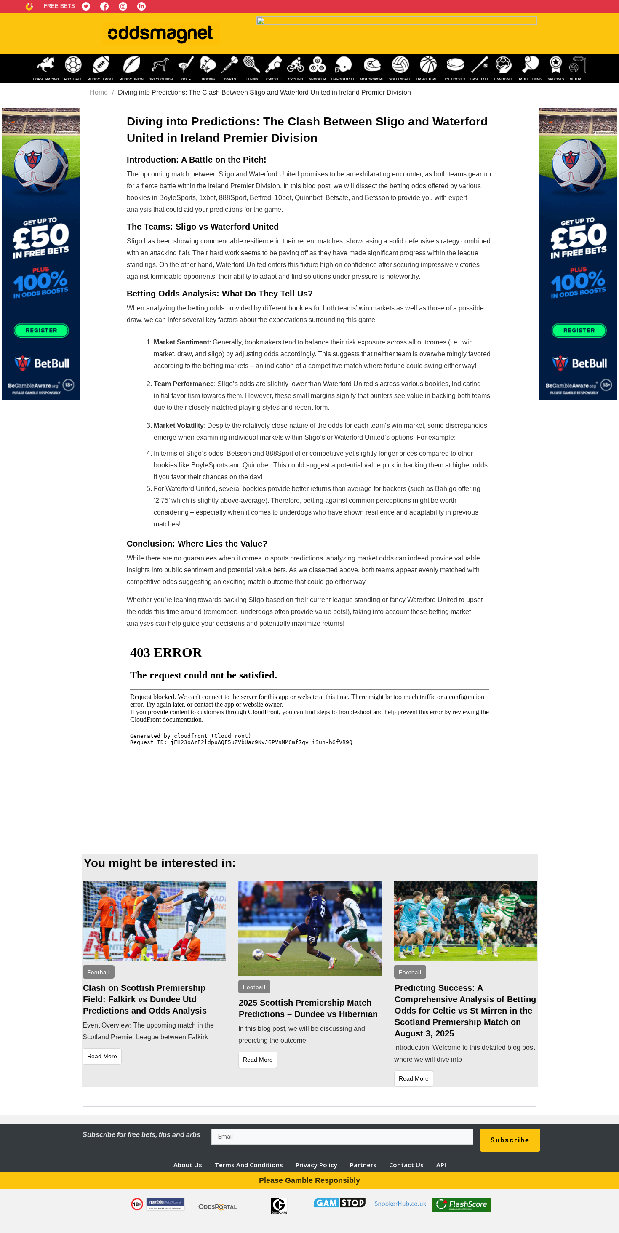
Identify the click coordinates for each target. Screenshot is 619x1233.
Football (98, 972)
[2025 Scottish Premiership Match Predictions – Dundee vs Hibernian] (310, 928)
